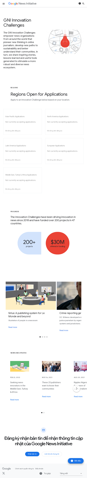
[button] (71, 473)
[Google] (6, 468)
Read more (12, 327)
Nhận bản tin (32, 454)
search (83, 3)
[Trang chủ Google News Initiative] (22, 3)
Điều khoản (39, 469)
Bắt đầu (76, 460)
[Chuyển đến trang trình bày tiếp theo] (76, 388)
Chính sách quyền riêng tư (24, 469)
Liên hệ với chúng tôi (52, 454)
